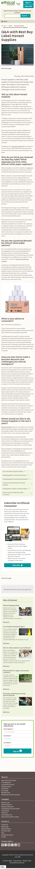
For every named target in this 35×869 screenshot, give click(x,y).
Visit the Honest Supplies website (13, 471)
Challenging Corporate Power (10, 808)
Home (10, 25)
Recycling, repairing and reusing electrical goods (14, 694)
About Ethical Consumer (8, 780)
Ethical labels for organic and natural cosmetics (16, 671)
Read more (7, 622)
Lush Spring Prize (6, 815)
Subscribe (28, 6)
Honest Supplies (17, 146)
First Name (7, 736)
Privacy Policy (17, 861)
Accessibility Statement (17, 862)
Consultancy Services (7, 784)
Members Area (5, 792)
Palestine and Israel (7, 806)
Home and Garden (19, 25)
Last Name (7, 742)
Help (2, 833)
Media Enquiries (6, 829)
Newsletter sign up (7, 835)
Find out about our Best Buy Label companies (13, 493)
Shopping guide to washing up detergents (15, 479)
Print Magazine (6, 782)
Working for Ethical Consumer (10, 794)
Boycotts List (5, 802)
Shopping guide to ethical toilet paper (14, 475)
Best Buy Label (5, 831)
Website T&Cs (27, 861)
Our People (4, 790)
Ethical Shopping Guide (11, 605)
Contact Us (4, 824)
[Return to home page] (10, 4)
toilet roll (4, 104)
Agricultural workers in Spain (10, 817)
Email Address (8, 729)
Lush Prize (4, 813)
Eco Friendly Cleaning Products (14, 626)
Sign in (28, 3)
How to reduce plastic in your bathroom (17, 648)
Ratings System (6, 786)
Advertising (4, 826)
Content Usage (7, 861)
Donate (3, 837)
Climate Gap (5, 810)
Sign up (16, 751)
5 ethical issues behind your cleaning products (14, 484)
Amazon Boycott (6, 804)
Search (24, 16)
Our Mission (5, 788)
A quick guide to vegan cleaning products (15, 488)
